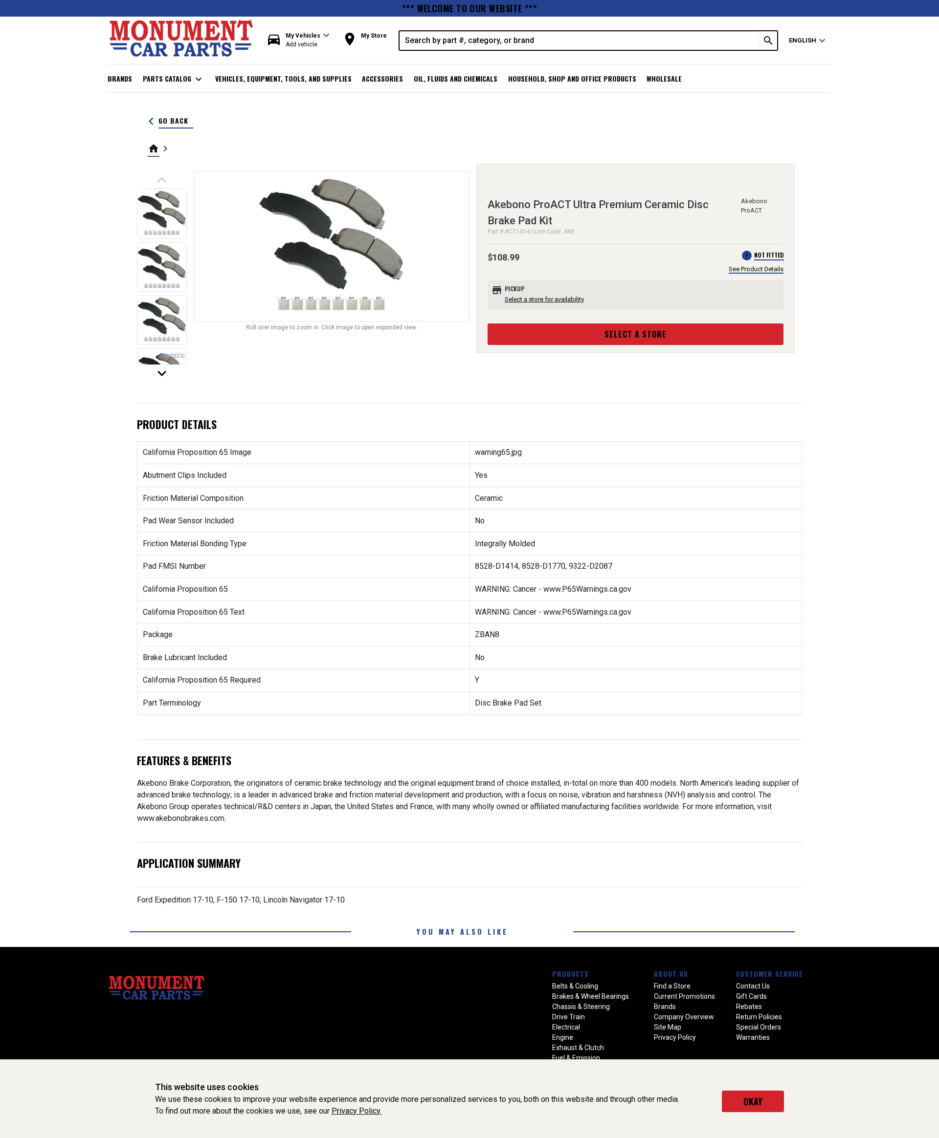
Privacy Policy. (356, 1111)
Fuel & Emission (576, 1058)
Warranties (753, 1037)
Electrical (566, 1027)
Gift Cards (751, 996)
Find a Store (672, 986)
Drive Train (568, 1017)
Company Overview (684, 1017)
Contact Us (753, 986)
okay (752, 1101)
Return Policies (759, 1017)
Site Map (667, 1027)
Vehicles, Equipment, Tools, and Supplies (283, 78)
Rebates (749, 1006)
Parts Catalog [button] (174, 79)
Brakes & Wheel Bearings (590, 996)
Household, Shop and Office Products (572, 78)
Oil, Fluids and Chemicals (455, 78)
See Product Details (756, 269)
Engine (562, 1037)
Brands (120, 78)
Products (570, 973)
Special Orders (758, 1027)
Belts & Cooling (575, 986)
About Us (671, 973)
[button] (298, 40)
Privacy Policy (675, 1037)
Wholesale (664, 78)
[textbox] (580, 40)
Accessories (382, 78)
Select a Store (635, 334)
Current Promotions (684, 996)
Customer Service (769, 973)
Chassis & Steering (581, 1006)
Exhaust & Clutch (578, 1048)
